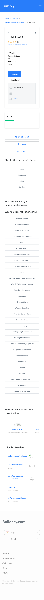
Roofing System (22, 356)
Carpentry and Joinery (22, 350)
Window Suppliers (22, 308)
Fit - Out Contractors (22, 260)
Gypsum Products (22, 230)
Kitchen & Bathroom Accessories (22, 278)
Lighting (22, 367)
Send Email (15, 80)
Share (23, 144)
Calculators (8, 563)
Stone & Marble (22, 219)
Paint (22, 242)
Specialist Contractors (22, 266)
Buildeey (8, 6)
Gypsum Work (22, 302)
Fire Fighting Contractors (22, 332)
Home (7, 19)
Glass (22, 272)
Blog (4, 568)
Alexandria (22, 175)
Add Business (9, 558)
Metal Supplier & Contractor (22, 379)
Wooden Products (22, 224)
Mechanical (22, 296)
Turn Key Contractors (22, 314)
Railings (22, 373)
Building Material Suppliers (14, 22)
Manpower (22, 385)
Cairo (22, 169)
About (5, 553)
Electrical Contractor (22, 290)
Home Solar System (22, 391)
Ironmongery (22, 326)
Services (15, 19)
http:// (16, 98)
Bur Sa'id (22, 187)
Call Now (14, 74)
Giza (22, 181)
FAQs (5, 573)
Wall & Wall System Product (22, 284)
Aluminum (22, 361)
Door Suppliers (22, 320)
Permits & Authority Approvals (22, 344)
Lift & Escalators (22, 248)
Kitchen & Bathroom (22, 254)
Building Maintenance (22, 338)
